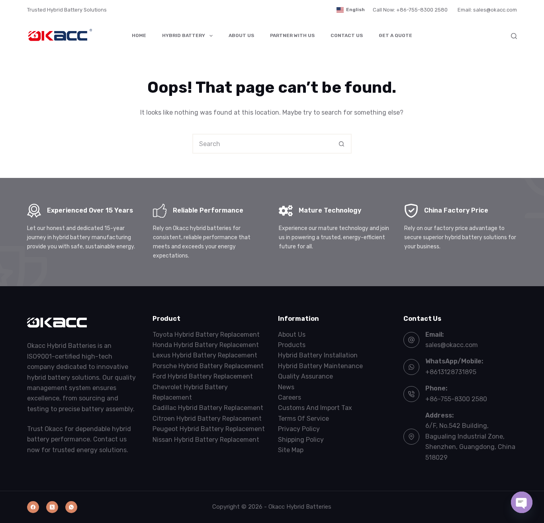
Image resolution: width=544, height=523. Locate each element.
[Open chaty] (521, 502)
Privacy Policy (299, 429)
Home (139, 35)
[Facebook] (33, 507)
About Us (241, 35)
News (286, 387)
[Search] (514, 36)
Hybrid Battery (183, 35)
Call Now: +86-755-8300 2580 (410, 10)
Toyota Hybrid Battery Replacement (206, 334)
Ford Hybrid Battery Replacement (203, 376)
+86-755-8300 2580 (456, 399)
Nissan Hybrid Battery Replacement (206, 439)
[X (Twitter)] (52, 507)
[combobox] (263, 144)
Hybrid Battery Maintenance (320, 366)
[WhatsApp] (71, 507)
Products (291, 345)
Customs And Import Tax (315, 408)
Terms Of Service (303, 418)
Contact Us (347, 35)
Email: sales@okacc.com (487, 10)
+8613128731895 (450, 372)
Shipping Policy (301, 439)
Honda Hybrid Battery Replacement (206, 345)
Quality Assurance (305, 376)
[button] (351, 10)
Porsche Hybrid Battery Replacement (208, 366)
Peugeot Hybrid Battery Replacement (209, 429)
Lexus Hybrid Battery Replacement (205, 355)
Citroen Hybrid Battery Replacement (207, 418)
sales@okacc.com (451, 345)
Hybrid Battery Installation (318, 355)
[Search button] (342, 144)
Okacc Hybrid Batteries (299, 506)
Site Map (290, 450)
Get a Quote (395, 35)
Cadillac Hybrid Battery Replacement (208, 408)
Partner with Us (292, 35)
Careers (289, 397)
